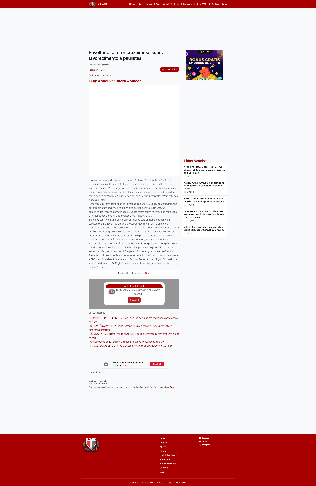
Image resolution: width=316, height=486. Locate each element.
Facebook (206, 438)
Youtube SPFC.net (202, 4)
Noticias (140, 4)
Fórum (158, 4)
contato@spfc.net (171, 4)
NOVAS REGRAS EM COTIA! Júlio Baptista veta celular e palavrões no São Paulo (131, 345)
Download (134, 300)
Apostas (149, 4)
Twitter (205, 441)
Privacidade (186, 4)
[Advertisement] (158, 27)
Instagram (206, 445)
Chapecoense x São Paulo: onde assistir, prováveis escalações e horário (127, 341)
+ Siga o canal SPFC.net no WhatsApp (115, 81)
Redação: (97, 70)
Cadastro (216, 4)
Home (132, 4)
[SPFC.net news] (134, 364)
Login (224, 4)
